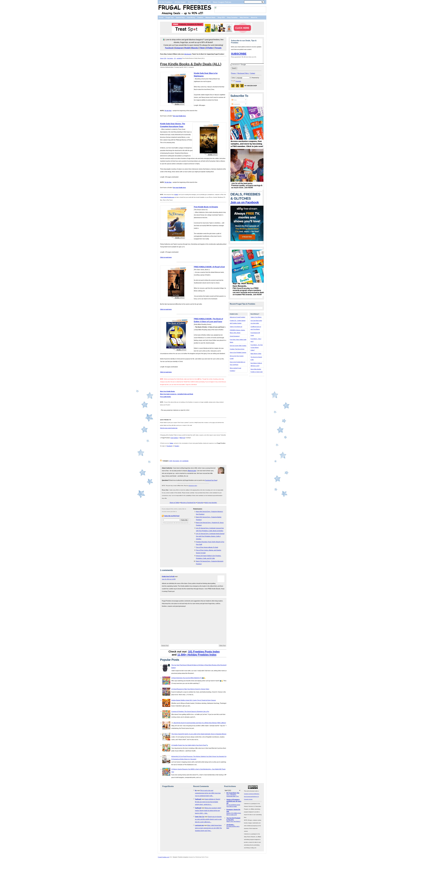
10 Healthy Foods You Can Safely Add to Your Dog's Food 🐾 (189, 745)
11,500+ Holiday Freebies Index (196, 654)
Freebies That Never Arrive (237, 349)
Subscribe (200, 502)
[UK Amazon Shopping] (242, 86)
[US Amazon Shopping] (233, 86)
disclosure (187, 54)
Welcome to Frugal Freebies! (237, 317)
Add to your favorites (211, 502)
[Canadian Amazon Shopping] (237, 86)
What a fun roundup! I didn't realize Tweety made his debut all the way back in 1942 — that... (208, 810)
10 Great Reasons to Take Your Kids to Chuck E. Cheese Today (190, 689)
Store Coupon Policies (222, 2)
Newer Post (164, 645)
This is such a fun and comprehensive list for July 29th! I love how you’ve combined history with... (208, 793)
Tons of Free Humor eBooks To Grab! (207, 547)
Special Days (180, 17)
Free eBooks (193, 2)
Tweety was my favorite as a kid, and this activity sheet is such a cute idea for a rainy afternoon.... (208, 819)
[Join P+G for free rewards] (248, 295)
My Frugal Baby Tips (232, 793)
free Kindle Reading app (167, 197)
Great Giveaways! (235, 336)
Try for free (168, 110)
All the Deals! (180, 2)
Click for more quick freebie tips (168, 428)
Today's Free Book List (236, 326)
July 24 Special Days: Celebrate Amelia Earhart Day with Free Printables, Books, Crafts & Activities (210, 536)
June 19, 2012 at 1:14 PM (168, 579)
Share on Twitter (174, 502)
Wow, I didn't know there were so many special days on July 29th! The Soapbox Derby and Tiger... (208, 828)
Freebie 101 (206, 2)
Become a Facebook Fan (188, 502)
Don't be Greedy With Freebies (238, 345)
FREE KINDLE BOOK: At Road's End (209, 267)
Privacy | (234, 73)
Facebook (169, 48)
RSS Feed (182, 437)
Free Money (191, 17)
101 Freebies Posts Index (204, 651)
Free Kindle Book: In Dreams (206, 207)
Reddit (187, 48)
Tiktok (202, 48)
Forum (161, 17)
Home (161, 58)
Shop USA (221, 17)
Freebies (200, 17)
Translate (238, 81)
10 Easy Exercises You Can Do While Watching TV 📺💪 (188, 678)
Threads (218, 48)
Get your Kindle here (179, 116)
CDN (165, 58)
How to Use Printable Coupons (238, 352)
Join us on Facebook (244, 202)
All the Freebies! (165, 2)
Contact (252, 73)
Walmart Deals (210, 17)
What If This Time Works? (233, 821)
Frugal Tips (170, 17)
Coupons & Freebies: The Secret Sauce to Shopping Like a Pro (190, 711)
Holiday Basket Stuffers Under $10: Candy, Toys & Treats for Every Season (193, 700)
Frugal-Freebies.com (163, 857)
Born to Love (192, 470)
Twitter (171, 443)
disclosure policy (193, 485)
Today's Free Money (256, 317)
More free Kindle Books (167, 391)
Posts (235, 100)
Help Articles (244, 17)
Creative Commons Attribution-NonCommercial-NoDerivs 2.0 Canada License (251, 796)
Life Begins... (230, 824)
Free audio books (165, 397)
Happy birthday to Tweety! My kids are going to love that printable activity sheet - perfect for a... (207, 801)
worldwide (179, 58)
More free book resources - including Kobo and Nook (176, 394)
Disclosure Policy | (243, 73)
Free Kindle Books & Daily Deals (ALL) (190, 64)
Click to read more (166, 257)
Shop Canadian (232, 17)
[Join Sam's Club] (247, 189)
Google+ (177, 446)
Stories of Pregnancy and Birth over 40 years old (233, 801)
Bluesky (194, 48)
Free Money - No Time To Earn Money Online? (257, 347)
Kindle (176, 194)
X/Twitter (209, 48)
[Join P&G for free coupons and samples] (247, 147)
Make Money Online (256, 353)
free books (170, 58)
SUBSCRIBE (238, 53)
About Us (254, 17)
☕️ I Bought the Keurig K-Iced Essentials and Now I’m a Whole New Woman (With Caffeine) (198, 723)
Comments (236, 104)
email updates (174, 437)
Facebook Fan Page (211, 480)
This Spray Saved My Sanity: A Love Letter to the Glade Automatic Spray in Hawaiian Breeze (198, 734)
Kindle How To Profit (168, 576)
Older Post (222, 645)
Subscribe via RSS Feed (171, 516)
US (175, 58)
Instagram (179, 48)
